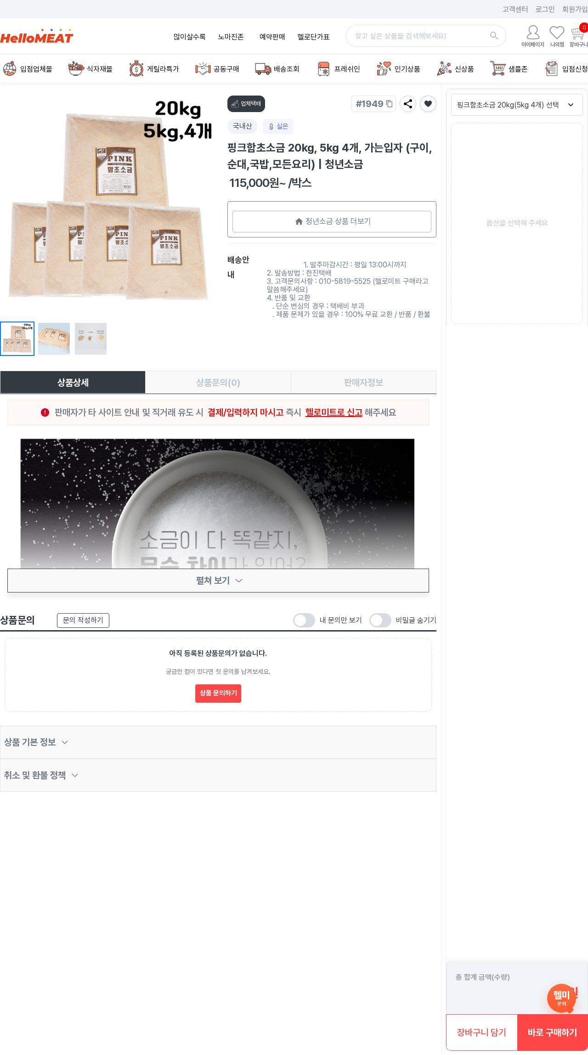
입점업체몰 (36, 69)
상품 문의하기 (218, 693)
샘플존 (518, 69)
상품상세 (73, 382)
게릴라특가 (163, 69)
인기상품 (407, 69)
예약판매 (272, 37)
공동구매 (226, 69)
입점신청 (575, 69)
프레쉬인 (347, 69)
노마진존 (231, 37)
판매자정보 (363, 382)
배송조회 (287, 69)
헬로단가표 (314, 37)
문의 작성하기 (83, 620)
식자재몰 (100, 69)
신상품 (464, 69)
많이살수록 (190, 37)
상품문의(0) (218, 382)
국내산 (242, 126)
